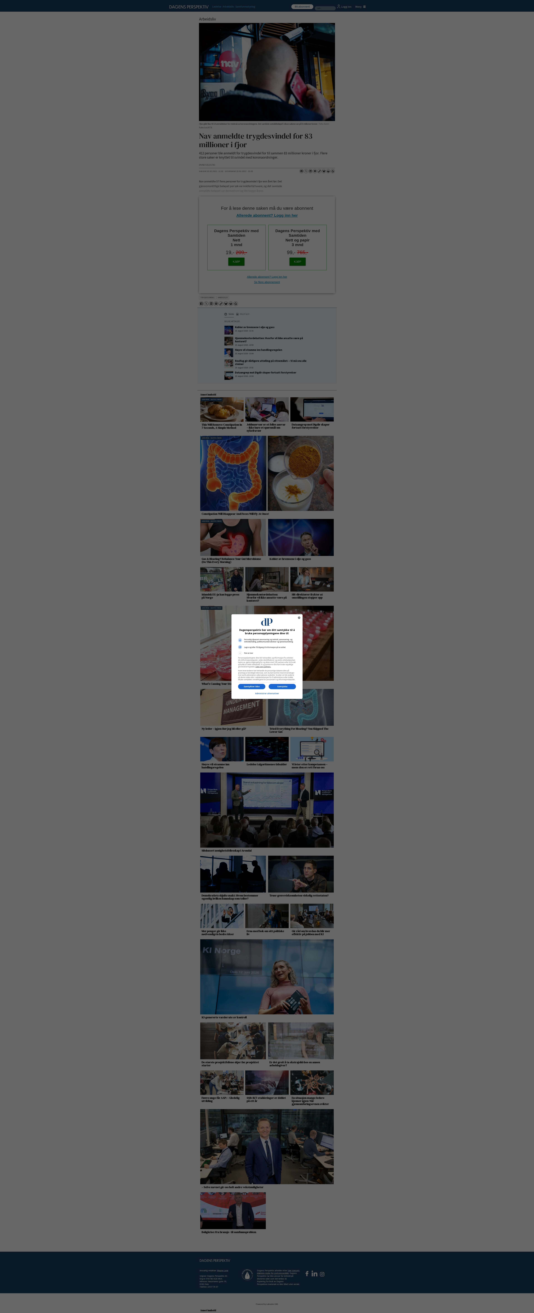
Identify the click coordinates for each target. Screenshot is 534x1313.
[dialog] (267, 656)
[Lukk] (299, 617)
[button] (267, 653)
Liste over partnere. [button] (263, 667)
